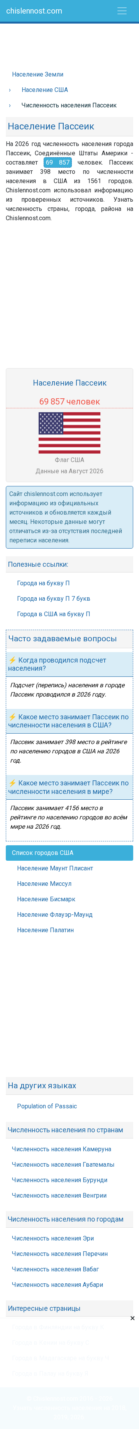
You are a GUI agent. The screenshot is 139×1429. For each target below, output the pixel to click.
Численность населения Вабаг (55, 1269)
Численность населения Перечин (60, 1253)
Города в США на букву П (53, 614)
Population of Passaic (47, 1106)
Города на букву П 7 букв (53, 598)
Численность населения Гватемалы (63, 1164)
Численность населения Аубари (57, 1284)
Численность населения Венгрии (59, 1195)
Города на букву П (43, 583)
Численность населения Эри (53, 1238)
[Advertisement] (69, 42)
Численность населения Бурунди (59, 1180)
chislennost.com (34, 10)
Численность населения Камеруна (61, 1149)
